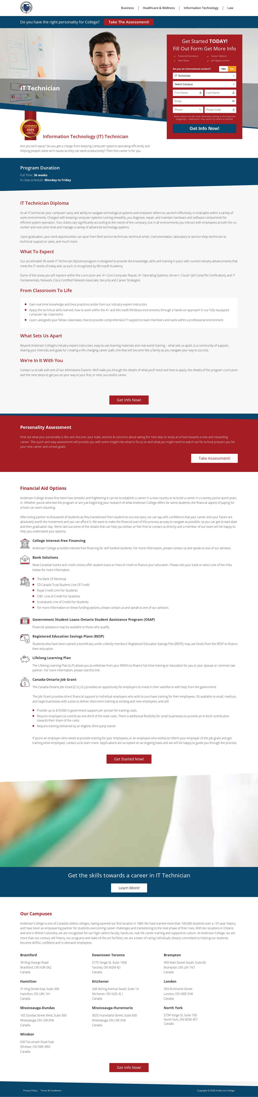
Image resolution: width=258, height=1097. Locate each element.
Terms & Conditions (51, 1090)
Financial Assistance (188, 56)
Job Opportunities (220, 60)
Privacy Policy (30, 1090)
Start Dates (183, 60)
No (232, 69)
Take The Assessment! (129, 22)
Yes (223, 69)
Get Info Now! (205, 128)
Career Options (219, 56)
